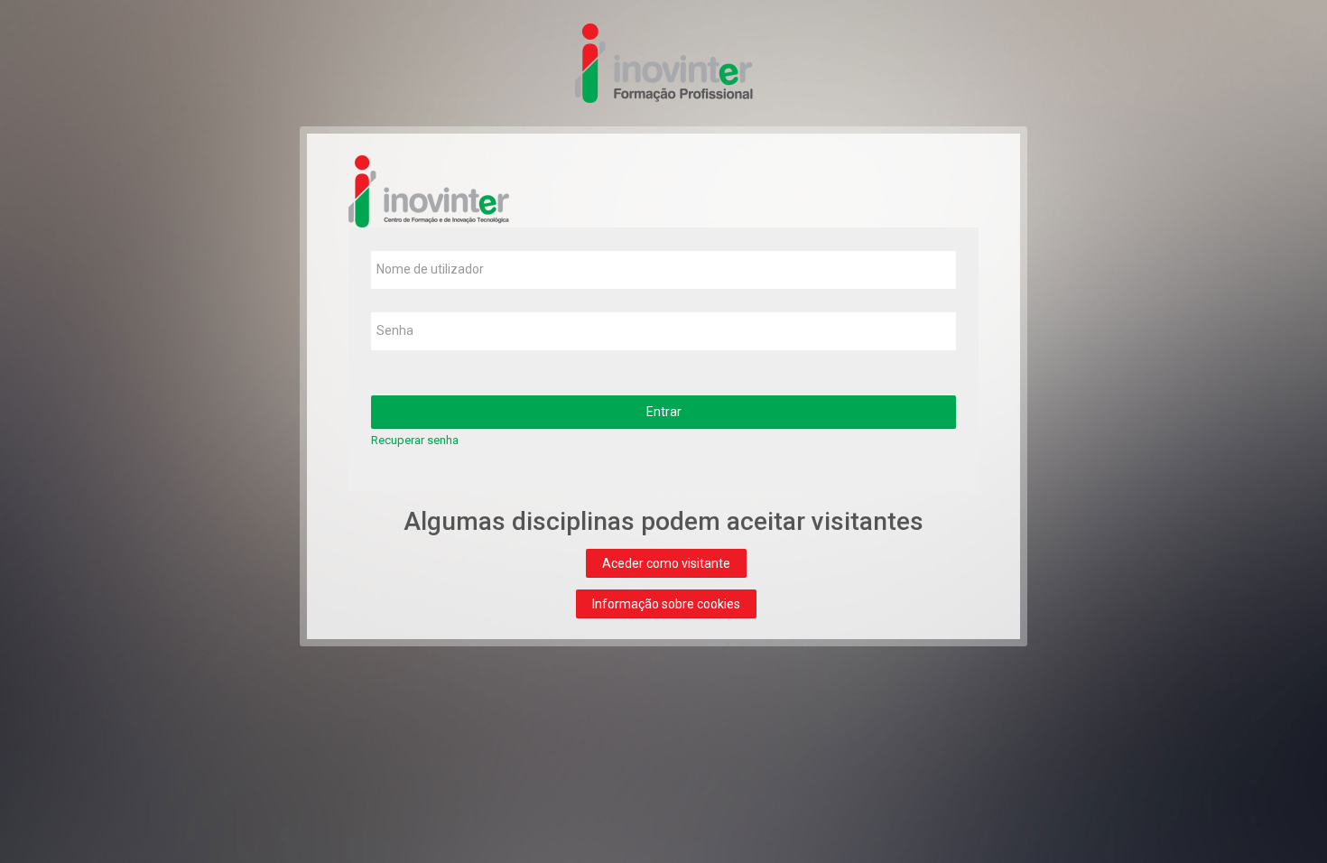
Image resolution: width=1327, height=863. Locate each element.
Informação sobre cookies (666, 604)
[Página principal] (663, 62)
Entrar (664, 411)
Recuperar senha (415, 440)
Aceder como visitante (666, 563)
